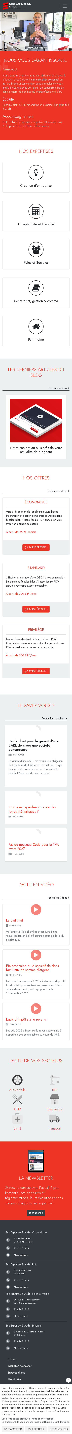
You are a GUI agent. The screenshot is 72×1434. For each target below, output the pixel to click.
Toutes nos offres (57, 491)
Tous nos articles (57, 388)
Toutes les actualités (53, 718)
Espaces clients (16, 1373)
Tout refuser (36, 1429)
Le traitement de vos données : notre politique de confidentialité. (36, 1422)
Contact (12, 1359)
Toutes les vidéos (57, 898)
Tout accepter (13, 1429)
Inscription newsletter (19, 1366)
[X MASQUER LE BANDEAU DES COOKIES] (68, 1380)
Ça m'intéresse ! (36, 547)
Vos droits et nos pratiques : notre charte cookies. (28, 1418)
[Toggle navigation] (64, 6)
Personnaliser (59, 1429)
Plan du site (14, 1379)
